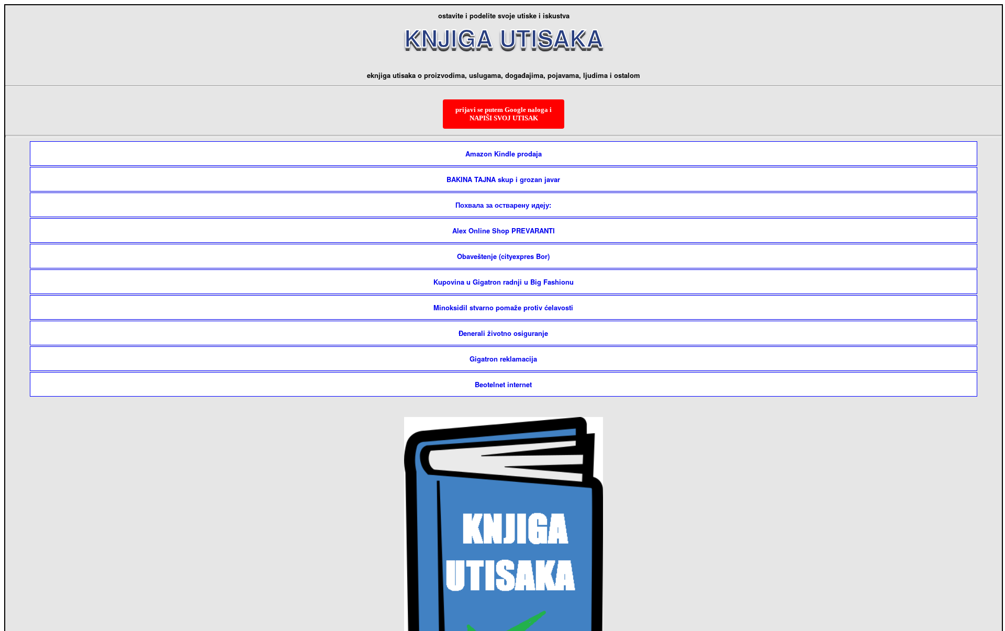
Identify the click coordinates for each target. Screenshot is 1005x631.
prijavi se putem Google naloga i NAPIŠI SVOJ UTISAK (503, 114)
